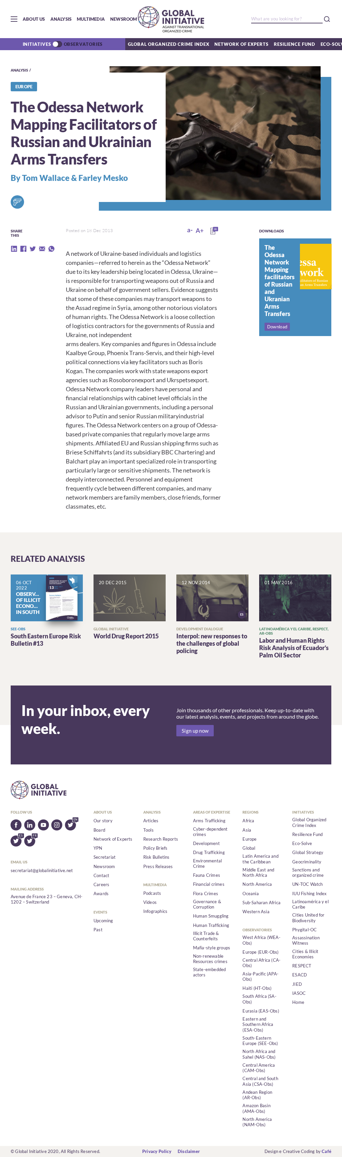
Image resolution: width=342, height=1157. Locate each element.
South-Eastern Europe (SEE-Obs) (260, 1040)
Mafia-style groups (211, 947)
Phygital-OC (304, 929)
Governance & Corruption (207, 904)
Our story (103, 820)
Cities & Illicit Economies (305, 954)
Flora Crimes (205, 893)
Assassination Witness (306, 940)
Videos (150, 902)
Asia (246, 830)
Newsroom (123, 19)
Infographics (155, 911)
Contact (101, 875)
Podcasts (152, 893)
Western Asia (255, 911)
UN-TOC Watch (307, 884)
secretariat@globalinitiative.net (42, 870)
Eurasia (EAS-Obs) (260, 1011)
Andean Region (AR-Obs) (257, 1094)
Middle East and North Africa (258, 872)
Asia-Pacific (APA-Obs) (260, 976)
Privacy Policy (156, 1151)
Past (98, 929)
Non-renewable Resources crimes (210, 958)
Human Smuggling (211, 916)
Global (248, 848)
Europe (249, 839)
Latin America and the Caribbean (260, 858)
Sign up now (195, 731)
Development (206, 843)
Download (277, 326)
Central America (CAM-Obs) (258, 1067)
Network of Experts (241, 44)
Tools (148, 830)
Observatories (83, 44)
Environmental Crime (207, 863)
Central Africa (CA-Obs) (261, 962)
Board (99, 830)
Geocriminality (306, 861)
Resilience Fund (294, 44)
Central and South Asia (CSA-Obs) (260, 1081)
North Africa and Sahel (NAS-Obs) (259, 1054)
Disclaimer (189, 1151)
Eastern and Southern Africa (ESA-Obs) (257, 1024)
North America (257, 884)
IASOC (299, 993)
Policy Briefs (155, 848)
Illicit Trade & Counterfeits (206, 936)
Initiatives (37, 44)
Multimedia (91, 19)
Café (326, 1151)
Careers (101, 884)
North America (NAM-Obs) (257, 1122)
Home (298, 1002)
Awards (101, 893)
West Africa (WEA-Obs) (261, 940)
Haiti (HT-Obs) (257, 988)
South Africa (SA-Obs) (259, 998)
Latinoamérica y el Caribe (310, 904)
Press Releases (158, 866)
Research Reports (160, 839)
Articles (151, 820)
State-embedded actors (209, 972)
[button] (14, 19)
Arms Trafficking (209, 820)
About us (34, 19)
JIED (297, 984)
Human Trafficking (211, 925)
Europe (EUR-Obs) (260, 952)
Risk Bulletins (156, 857)
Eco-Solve (302, 843)
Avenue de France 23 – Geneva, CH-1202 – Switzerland (46, 899)
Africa (248, 820)
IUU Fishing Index (309, 893)
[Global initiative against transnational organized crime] (171, 19)
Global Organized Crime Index (168, 44)
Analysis (61, 19)
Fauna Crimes (206, 875)
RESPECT (301, 965)
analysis (19, 70)
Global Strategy (307, 852)
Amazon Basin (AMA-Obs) (256, 1108)
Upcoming (103, 920)
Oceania (250, 893)
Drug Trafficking (209, 852)
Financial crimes (208, 884)
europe (23, 86)
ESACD (299, 974)
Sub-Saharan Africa (261, 902)
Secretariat (105, 857)
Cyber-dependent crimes (210, 831)
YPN (98, 848)
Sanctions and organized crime (308, 872)
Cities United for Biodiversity (308, 917)
